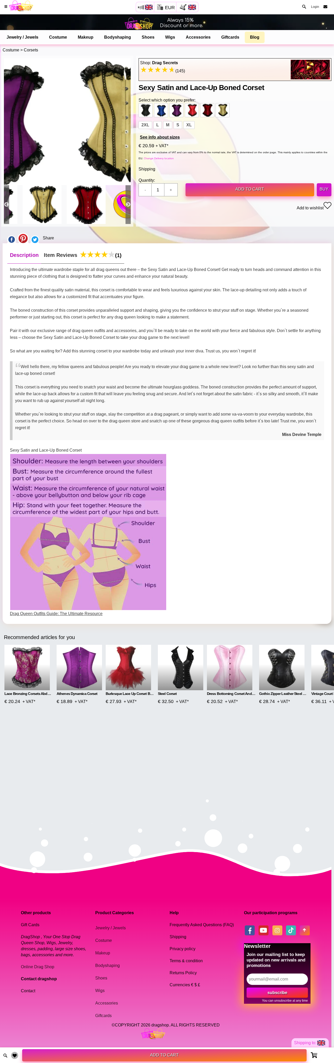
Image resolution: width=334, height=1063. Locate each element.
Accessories (198, 37)
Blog (254, 37)
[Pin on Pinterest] (23, 238)
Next (128, 204)
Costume (58, 37)
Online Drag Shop (37, 967)
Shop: (159, 63)
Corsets (31, 50)
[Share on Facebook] (11, 238)
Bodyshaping (117, 37)
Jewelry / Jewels (22, 37)
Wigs (170, 37)
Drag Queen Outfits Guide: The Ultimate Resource (56, 613)
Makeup (85, 37)
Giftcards (230, 37)
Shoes (148, 37)
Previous (6, 204)
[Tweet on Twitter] (35, 238)
